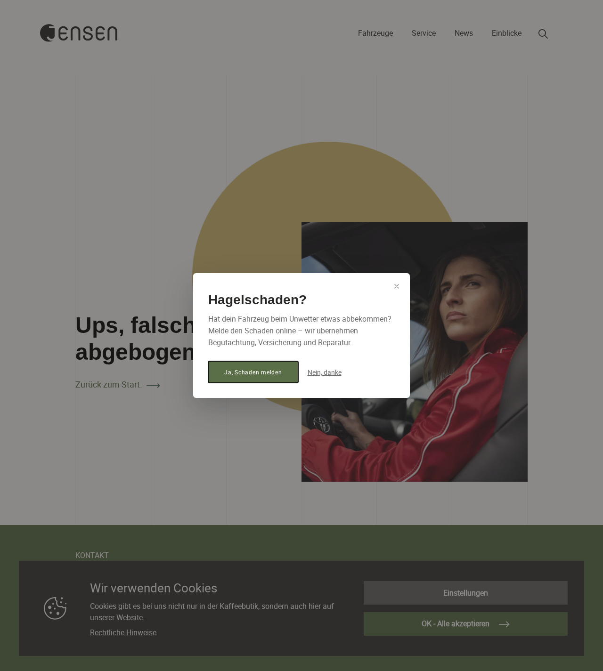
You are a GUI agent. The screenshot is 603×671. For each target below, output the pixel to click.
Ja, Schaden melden (253, 372)
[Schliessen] (396, 286)
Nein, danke (325, 372)
